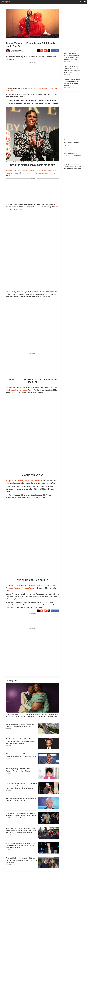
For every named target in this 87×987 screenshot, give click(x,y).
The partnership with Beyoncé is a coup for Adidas (24, 480)
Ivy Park (34, 390)
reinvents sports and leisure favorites (39, 170)
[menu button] (85, 2)
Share (56, 50)
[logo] (5, 2)
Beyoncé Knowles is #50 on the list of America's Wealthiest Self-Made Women (31, 586)
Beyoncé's (9, 170)
